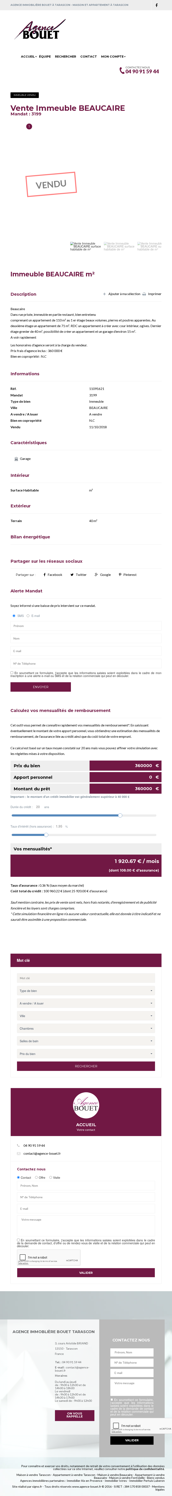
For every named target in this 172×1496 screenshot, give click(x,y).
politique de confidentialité (145, 1469)
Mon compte (112, 56)
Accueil (28, 56)
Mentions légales (158, 1488)
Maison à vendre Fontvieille (127, 1477)
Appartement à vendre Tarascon (74, 1475)
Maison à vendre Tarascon (34, 1475)
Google (105, 574)
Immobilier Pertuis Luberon (147, 1480)
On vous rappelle (74, 1415)
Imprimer (155, 294)
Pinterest (130, 574)
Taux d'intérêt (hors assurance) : (39, 826)
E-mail (35, 615)
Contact (88, 56)
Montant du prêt (86, 788)
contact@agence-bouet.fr (42, 1153)
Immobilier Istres (116, 1480)
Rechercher (65, 56)
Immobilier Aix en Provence (84, 1480)
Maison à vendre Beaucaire (115, 1475)
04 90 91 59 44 (71, 1362)
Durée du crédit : (29, 807)
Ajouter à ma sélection (124, 294)
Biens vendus (156, 1477)
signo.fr (37, 1486)
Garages (16, 126)
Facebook (55, 574)
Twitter (81, 574)
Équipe (45, 56)
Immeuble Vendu (25, 95)
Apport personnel (86, 777)
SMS (20, 615)
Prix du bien (86, 765)
